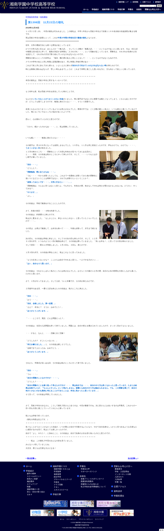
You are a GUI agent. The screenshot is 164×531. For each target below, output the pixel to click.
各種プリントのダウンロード (92, 479)
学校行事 (121, 9)
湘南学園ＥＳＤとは (62, 469)
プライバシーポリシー (86, 519)
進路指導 (57, 474)
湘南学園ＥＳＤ (108, 9)
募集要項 (118, 469)
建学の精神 (31, 473)
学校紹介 (95, 9)
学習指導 (57, 471)
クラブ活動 (58, 485)
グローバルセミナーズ (63, 479)
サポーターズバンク (89, 471)
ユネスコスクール (61, 490)
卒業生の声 (85, 469)
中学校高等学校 (32, 17)
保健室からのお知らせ (90, 484)
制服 (28, 487)
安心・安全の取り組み (36, 492)
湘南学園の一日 (33, 489)
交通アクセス (146, 2)
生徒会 (56, 482)
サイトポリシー (71, 519)
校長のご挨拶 (32, 479)
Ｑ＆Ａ (29, 494)
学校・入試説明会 (122, 471)
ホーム (86, 9)
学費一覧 (118, 482)
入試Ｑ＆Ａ (119, 477)
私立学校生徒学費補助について (93, 487)
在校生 (139, 9)
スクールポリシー (34, 476)
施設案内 (30, 481)
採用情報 (135, 2)
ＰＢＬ (56, 487)
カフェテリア (32, 484)
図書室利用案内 (87, 481)
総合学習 (57, 477)
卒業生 (130, 9)
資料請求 (158, 2)
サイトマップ (99, 519)
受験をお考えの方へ (153, 9)
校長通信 (43, 17)
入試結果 (118, 479)
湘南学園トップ (123, 2)
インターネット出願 (123, 474)
